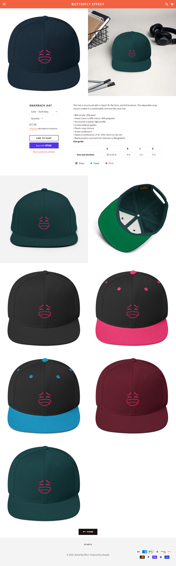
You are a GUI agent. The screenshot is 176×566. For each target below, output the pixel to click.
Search (88, 544)
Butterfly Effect (88, 4)
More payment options (44, 151)
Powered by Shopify (99, 554)
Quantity (35, 118)
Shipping (33, 128)
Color (33, 111)
